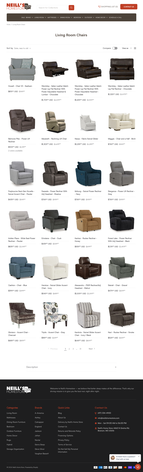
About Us (62, 417)
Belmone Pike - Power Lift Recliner (19, 140)
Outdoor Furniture (14, 431)
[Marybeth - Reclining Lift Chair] (55, 122)
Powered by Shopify (31, 467)
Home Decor (12, 435)
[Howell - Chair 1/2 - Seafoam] (22, 69)
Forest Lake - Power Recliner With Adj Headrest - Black (120, 239)
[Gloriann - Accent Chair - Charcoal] (22, 315)
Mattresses (11, 417)
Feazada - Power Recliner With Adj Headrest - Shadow (54, 192)
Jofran (37, 435)
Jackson (38, 431)
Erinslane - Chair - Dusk (51, 238)
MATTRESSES (52, 17)
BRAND (28, 17)
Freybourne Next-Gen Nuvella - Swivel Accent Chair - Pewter (21, 192)
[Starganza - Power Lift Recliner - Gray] (122, 174)
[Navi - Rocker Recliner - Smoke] (122, 315)
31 (80, 349)
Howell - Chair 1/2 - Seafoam (20, 86)
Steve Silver (39, 449)
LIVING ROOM (39, 17)
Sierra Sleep (40, 444)
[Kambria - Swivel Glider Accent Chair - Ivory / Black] (88, 315)
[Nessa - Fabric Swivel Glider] (88, 122)
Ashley (37, 417)
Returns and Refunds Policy (69, 431)
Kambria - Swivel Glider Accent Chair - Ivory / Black (88, 333)
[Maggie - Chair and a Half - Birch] (122, 122)
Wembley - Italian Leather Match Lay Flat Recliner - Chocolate (121, 87)
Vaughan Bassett (42, 453)
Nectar (37, 440)
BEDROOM (77, 17)
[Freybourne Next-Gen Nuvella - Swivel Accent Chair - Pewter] (22, 174)
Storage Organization (15, 449)
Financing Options (65, 435)
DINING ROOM (65, 17)
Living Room (12, 413)
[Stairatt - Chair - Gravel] (122, 268)
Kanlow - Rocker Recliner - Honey (86, 239)
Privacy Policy (63, 440)
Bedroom (10, 426)
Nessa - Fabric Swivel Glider (86, 139)
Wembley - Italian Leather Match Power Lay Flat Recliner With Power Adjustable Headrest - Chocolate (88, 90)
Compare (107, 48)
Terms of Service (65, 444)
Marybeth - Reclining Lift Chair (54, 139)
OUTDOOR (88, 17)
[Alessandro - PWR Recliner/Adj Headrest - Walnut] (88, 268)
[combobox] (55, 7)
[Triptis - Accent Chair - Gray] (55, 315)
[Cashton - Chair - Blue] (22, 268)
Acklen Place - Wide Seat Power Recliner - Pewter (21, 239)
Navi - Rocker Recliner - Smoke (121, 332)
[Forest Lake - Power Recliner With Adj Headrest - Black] (122, 221)
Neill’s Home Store (18, 467)
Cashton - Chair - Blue (17, 285)
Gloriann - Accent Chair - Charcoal (18, 333)
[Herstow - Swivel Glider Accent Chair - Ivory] (55, 268)
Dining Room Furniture (16, 422)
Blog (60, 413)
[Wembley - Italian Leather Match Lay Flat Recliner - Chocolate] (122, 69)
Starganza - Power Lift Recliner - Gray (121, 192)
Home (8, 24)
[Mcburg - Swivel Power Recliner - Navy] (88, 174)
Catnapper (39, 422)
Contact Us (129, 7)
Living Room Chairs (19, 24)
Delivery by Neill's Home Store (70, 422)
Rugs (9, 440)
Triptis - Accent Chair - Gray (53, 332)
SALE (23, 17)
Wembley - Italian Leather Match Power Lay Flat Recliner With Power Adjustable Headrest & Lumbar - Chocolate (55, 90)
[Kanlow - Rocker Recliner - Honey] (88, 221)
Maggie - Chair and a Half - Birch (122, 139)
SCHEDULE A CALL (115, 17)
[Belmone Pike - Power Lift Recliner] (22, 122)
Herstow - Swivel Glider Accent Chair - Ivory (54, 286)
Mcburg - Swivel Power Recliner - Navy (88, 192)
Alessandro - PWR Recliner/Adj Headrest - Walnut (88, 286)
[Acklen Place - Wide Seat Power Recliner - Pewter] (22, 221)
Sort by (10, 48)
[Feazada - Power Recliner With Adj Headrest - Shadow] (55, 174)
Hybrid (9, 444)
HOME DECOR (100, 17)
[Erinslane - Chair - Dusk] (55, 221)
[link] (52, 348)
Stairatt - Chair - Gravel (117, 285)
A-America (39, 413)
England (38, 426)
